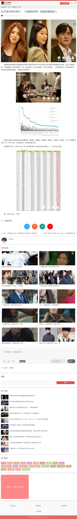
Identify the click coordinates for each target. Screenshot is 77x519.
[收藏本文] (50, 226)
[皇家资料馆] (6, 3)
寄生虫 (62, 463)
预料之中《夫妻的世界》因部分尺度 (49, 324)
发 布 (71, 361)
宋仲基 (10, 463)
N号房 (3, 463)
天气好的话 (61, 466)
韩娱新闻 (14, 7)
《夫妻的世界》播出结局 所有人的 (12, 305)
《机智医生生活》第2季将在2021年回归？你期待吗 (22, 233)
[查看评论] (75, 15)
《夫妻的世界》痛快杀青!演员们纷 (49, 286)
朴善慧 (4, 469)
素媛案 (36, 463)
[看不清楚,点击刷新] (22, 361)
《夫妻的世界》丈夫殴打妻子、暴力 (12, 324)
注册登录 (65, 3)
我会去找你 (26, 469)
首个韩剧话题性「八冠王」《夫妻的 (12, 286)
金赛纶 (15, 466)
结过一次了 (45, 466)
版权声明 (64, 506)
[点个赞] (34, 226)
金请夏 (29, 463)
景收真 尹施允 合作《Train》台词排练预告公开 (62, 233)
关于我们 (12, 506)
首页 (8, 7)
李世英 (53, 466)
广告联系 (38, 511)
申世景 (69, 466)
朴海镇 (49, 463)
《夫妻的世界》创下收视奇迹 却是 (49, 266)
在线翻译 (11, 469)
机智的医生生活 (6, 466)
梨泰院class (23, 466)
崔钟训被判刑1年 (34, 466)
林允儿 (42, 463)
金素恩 (18, 469)
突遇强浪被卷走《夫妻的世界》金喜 (12, 343)
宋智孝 (55, 463)
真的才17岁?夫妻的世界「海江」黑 (49, 343)
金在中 (23, 463)
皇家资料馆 (37, 517)
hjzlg (4, 15)
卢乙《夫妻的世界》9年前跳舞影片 (49, 305)
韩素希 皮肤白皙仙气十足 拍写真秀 (12, 266)
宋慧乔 (16, 463)
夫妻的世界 (8, 221)
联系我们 (38, 506)
